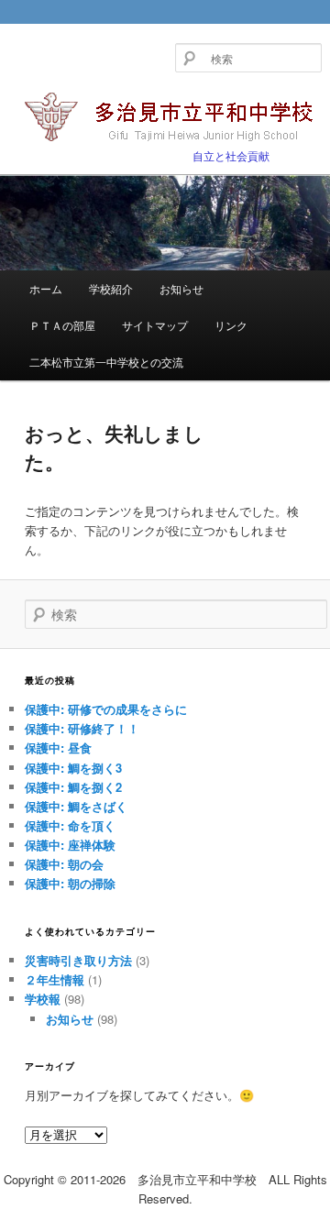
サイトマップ (155, 325)
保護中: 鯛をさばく (76, 806)
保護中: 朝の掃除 (70, 883)
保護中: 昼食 (58, 747)
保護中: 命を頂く (70, 825)
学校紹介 (111, 288)
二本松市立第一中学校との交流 (106, 361)
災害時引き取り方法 (78, 960)
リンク (231, 325)
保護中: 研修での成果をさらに (106, 709)
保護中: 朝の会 (64, 864)
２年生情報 (54, 979)
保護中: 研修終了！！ (82, 728)
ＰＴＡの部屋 (62, 325)
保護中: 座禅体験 (70, 844)
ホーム (45, 288)
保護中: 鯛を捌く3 (73, 767)
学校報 (42, 998)
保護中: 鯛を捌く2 (73, 787)
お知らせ (182, 288)
